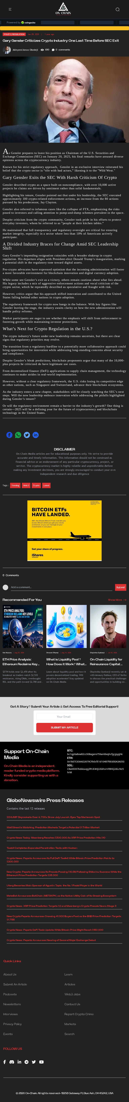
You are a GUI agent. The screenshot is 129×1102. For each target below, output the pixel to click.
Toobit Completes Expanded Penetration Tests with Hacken (42, 848)
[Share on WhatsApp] (18, 435)
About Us (9, 974)
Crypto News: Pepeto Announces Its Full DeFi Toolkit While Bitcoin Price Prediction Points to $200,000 (60, 860)
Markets (70, 1024)
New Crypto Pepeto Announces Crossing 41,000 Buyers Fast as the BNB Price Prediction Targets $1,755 (64, 918)
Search (69, 1034)
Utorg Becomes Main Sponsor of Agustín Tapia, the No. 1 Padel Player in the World (54, 885)
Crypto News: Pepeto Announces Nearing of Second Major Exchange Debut (51, 940)
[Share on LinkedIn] (35, 435)
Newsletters (12, 1004)
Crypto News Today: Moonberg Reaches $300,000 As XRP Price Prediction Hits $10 (56, 838)
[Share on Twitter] (27, 435)
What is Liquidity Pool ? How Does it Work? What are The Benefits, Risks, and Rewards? (65, 662)
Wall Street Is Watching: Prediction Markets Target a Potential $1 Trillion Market (53, 827)
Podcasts (10, 994)
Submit (120, 587)
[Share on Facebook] (9, 435)
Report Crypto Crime (79, 1014)
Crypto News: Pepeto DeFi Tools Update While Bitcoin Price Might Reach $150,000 (55, 930)
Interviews (10, 1014)
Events (8, 1034)
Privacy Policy (12, 1024)
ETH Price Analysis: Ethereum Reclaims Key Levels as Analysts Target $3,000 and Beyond (22, 662)
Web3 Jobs (72, 994)
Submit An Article (15, 984)
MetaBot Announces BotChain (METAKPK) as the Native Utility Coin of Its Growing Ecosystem (61, 896)
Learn (68, 974)
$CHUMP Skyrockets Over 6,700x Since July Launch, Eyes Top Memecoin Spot (53, 817)
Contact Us (72, 1004)
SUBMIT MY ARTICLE (64, 727)
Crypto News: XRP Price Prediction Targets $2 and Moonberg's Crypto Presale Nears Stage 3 (61, 906)
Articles (69, 984)
